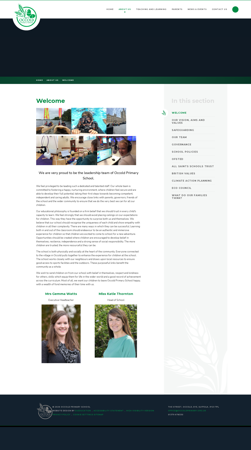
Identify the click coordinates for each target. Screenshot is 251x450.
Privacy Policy (61, 414)
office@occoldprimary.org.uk (187, 411)
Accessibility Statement (109, 411)
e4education (83, 411)
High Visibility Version (140, 411)
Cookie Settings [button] (83, 414)
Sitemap (98, 414)
